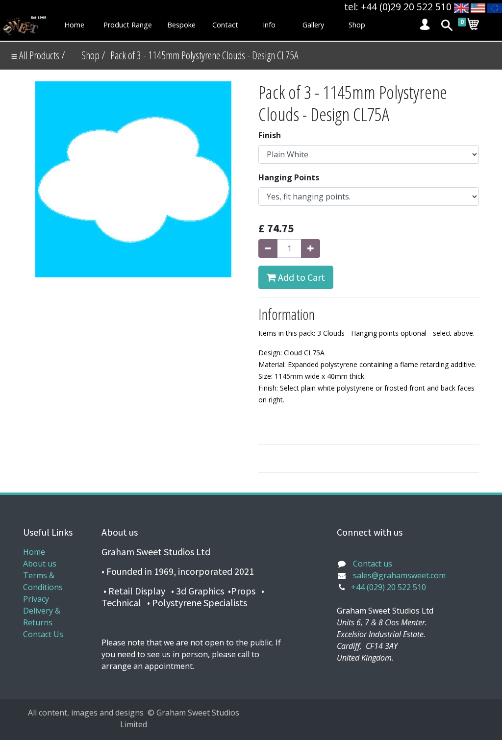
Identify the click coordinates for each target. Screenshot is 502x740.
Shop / (93, 55)
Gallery (313, 24)
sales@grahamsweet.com (399, 575)
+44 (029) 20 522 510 (388, 587)
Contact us (372, 563)
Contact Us (43, 634)
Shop (357, 24)
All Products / (41, 55)
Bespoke (181, 24)
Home (74, 24)
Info (269, 24)
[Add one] (310, 248)
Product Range (127, 24)
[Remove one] (267, 248)
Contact (225, 24)
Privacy (36, 598)
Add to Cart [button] (300, 277)
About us (39, 563)
